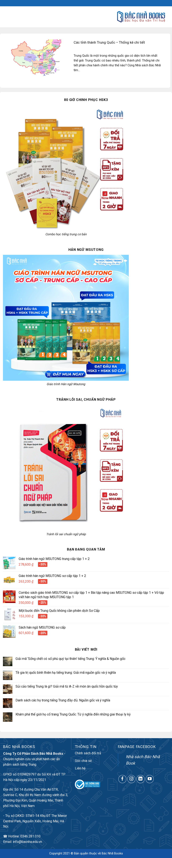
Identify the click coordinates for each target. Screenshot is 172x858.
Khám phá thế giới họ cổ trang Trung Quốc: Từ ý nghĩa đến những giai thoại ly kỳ (73, 714)
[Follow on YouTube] (150, 779)
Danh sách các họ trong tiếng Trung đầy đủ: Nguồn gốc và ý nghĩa (63, 700)
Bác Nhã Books (112, 853)
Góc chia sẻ (83, 761)
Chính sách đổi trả (88, 753)
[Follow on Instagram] (131, 779)
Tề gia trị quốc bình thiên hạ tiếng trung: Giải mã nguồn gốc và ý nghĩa (66, 673)
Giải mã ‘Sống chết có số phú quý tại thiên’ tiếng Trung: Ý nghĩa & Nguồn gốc (70, 659)
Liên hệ (80, 768)
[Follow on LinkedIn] (140, 779)
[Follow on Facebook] (122, 779)
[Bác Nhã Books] (141, 16)
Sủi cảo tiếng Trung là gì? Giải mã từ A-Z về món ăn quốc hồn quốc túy (67, 686)
